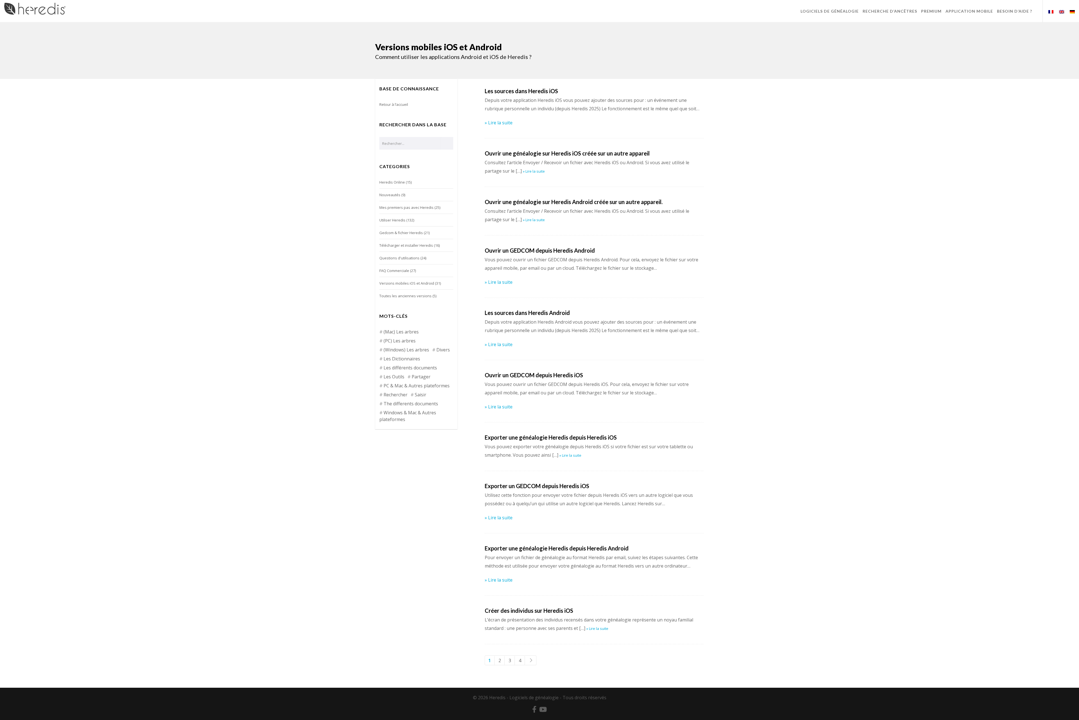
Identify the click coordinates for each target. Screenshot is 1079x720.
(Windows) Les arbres (406, 350)
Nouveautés (389, 194)
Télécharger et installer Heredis (406, 245)
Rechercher (395, 395)
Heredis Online (392, 182)
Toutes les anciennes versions (405, 295)
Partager (421, 377)
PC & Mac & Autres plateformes (417, 386)
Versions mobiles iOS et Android (406, 283)
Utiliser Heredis (392, 220)
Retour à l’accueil (393, 104)
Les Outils (394, 377)
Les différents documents (410, 368)
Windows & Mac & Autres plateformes (407, 416)
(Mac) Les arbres (401, 332)
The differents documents (411, 404)
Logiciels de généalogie (534, 697)
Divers (443, 350)
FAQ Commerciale (394, 270)
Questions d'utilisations (399, 257)
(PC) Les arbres (400, 341)
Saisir (420, 395)
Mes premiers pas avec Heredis (406, 207)
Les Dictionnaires (402, 359)
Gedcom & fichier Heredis (401, 232)
